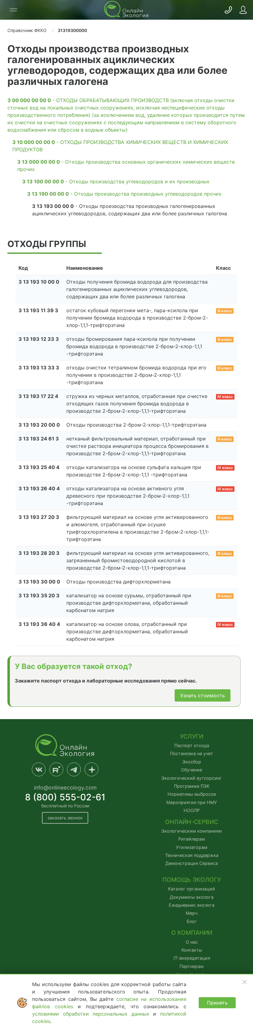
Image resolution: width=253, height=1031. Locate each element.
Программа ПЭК (191, 786)
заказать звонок (65, 817)
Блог (192, 921)
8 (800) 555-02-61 (65, 797)
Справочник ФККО (27, 30)
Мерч (191, 913)
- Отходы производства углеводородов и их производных (115, 181)
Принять (217, 1003)
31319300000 (72, 30)
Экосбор (191, 761)
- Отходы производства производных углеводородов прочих (124, 194)
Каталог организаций (191, 888)
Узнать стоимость (202, 695)
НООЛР (192, 810)
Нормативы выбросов (192, 794)
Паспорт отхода (191, 745)
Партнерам (192, 966)
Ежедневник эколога (191, 905)
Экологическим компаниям (191, 831)
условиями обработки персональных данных (92, 1014)
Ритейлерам (191, 839)
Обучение (191, 769)
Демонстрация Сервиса (191, 863)
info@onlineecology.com (65, 787)
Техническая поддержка (191, 855)
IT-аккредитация (191, 958)
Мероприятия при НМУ (191, 802)
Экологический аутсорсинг (191, 778)
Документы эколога (192, 897)
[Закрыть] (244, 982)
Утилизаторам (191, 847)
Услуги (191, 736)
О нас (192, 942)
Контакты (191, 950)
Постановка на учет (191, 753)
